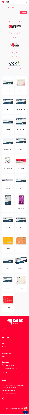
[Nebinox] (21, 260)
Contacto (4, 356)
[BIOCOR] (8, 121)
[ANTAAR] (8, 102)
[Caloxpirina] (8, 160)
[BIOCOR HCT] (8, 141)
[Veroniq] (8, 299)
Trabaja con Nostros (6, 353)
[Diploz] (21, 180)
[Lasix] (8, 260)
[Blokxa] (21, 141)
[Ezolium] (21, 200)
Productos (4, 8)
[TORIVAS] (8, 280)
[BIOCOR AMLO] (21, 121)
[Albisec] (21, 82)
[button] (26, 2)
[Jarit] (21, 240)
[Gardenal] (8, 219)
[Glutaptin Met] (21, 219)
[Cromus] (8, 180)
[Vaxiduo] (21, 280)
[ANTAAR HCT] (21, 102)
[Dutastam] (8, 200)
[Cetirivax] (21, 160)
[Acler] (8, 82)
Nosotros (4, 343)
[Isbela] (8, 240)
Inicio (3, 340)
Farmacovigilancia (6, 350)
